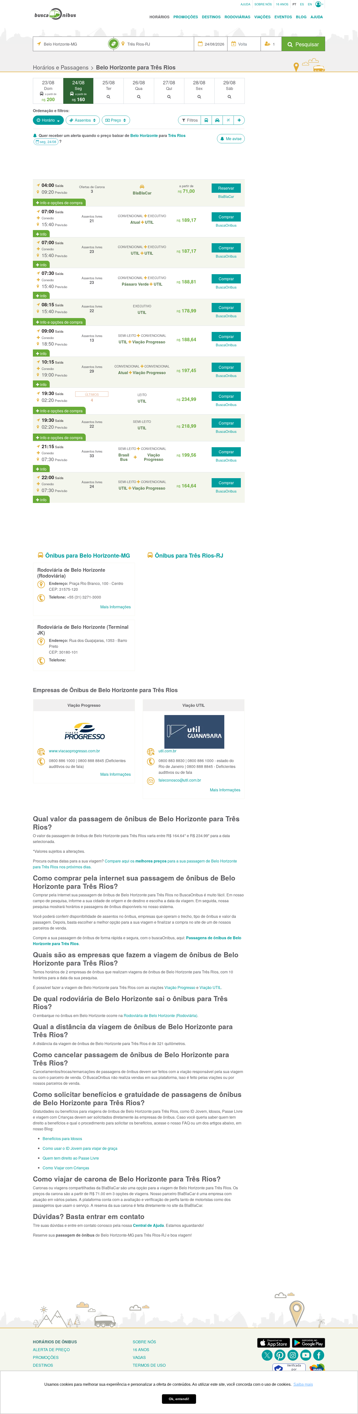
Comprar (226, 217)
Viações (262, 16)
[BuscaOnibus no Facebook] (318, 1355)
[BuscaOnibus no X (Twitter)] (267, 1355)
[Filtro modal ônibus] (206, 120)
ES (302, 4)
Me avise (233, 138)
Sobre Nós (263, 4)
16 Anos (282, 4)
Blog (301, 16)
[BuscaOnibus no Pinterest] (279, 1355)
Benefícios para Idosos (62, 1138)
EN (310, 4)
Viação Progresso (179, 987)
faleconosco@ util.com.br (180, 780)
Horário (48, 120)
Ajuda (245, 4)
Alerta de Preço (51, 1349)
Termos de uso (149, 1365)
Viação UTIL (210, 987)
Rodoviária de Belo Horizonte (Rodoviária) (160, 1015)
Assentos (83, 120)
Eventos (283, 16)
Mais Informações (115, 607)
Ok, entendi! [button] (179, 1399)
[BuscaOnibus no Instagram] (292, 1355)
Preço (116, 120)
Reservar (226, 188)
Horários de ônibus (55, 1342)
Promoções (185, 16)
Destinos (211, 16)
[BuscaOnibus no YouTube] (305, 1355)
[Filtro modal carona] (217, 120)
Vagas (139, 1357)
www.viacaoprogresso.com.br (74, 751)
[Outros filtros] (239, 120)
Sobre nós (144, 1342)
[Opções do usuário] (319, 4)
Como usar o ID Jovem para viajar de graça (80, 1148)
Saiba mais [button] (303, 1384)
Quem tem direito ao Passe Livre (71, 1158)
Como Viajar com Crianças (66, 1168)
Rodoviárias (237, 16)
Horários (160, 16)
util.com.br (167, 751)
